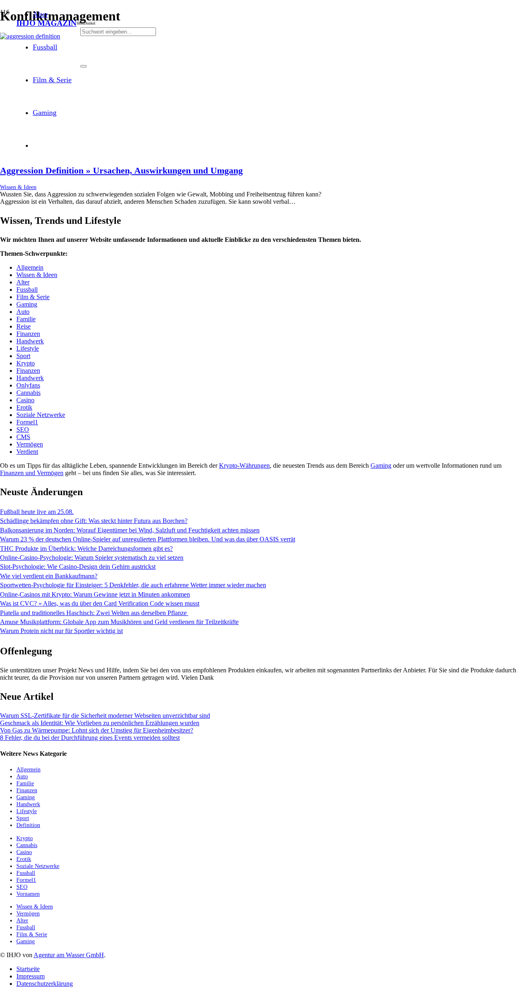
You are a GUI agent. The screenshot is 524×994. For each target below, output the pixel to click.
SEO (22, 429)
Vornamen (28, 893)
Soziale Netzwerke (40, 414)
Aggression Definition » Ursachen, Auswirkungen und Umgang (121, 170)
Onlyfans (28, 385)
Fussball (27, 289)
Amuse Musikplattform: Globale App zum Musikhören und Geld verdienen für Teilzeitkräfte (119, 621)
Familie (26, 319)
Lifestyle (27, 348)
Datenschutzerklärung (44, 983)
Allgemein (29, 267)
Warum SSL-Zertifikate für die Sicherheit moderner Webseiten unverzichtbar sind (105, 715)
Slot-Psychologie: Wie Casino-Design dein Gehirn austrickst (78, 566)
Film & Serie (33, 296)
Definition (28, 825)
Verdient (27, 451)
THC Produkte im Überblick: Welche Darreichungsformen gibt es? (86, 548)
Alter (22, 282)
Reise (23, 326)
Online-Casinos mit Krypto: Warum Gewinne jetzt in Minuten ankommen (95, 594)
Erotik (24, 407)
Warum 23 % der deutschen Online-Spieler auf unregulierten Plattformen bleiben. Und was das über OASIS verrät (147, 539)
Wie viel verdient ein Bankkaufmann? (48, 576)
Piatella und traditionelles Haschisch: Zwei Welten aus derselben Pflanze (94, 612)
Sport (23, 355)
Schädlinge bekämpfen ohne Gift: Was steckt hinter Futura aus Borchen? (93, 520)
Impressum (30, 976)
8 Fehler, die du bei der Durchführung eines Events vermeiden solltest (90, 737)
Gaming (26, 304)
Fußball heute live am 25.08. (37, 511)
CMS (23, 436)
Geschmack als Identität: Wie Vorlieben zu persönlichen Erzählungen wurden (99, 722)
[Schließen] (83, 66)
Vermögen (29, 444)
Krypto (25, 363)
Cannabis (28, 392)
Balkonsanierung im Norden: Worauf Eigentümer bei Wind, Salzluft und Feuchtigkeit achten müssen (130, 530)
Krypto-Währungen (244, 465)
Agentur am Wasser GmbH (69, 954)
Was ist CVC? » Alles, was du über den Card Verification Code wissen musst (99, 603)
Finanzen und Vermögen (31, 472)
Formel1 (27, 422)
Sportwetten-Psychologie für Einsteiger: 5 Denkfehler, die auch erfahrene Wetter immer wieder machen (133, 585)
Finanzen (28, 333)
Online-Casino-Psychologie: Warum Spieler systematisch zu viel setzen (91, 557)
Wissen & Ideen (18, 187)
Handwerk (30, 341)
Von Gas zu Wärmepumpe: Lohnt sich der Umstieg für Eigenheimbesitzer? (96, 730)
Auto (22, 311)
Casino (25, 400)
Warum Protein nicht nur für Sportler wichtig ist (61, 630)
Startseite (28, 968)
